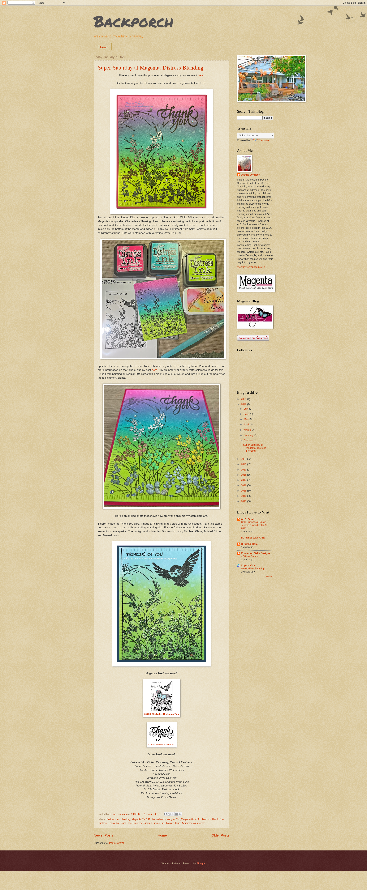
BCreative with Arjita (253, 537)
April (247, 424)
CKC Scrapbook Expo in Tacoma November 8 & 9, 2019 (254, 525)
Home (103, 46)
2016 (244, 485)
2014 (244, 496)
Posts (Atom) (116, 842)
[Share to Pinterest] (180, 814)
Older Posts (220, 835)
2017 (244, 480)
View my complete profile (251, 267)
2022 (244, 404)
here (200, 75)
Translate (263, 140)
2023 (244, 399)
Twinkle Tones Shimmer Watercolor (185, 823)
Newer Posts (103, 835)
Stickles (102, 823)
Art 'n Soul (247, 519)
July (246, 408)
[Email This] (165, 814)
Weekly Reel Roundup (253, 568)
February (249, 435)
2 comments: (151, 814)
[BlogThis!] (169, 814)
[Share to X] (173, 814)
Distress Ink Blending (118, 819)
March (248, 429)
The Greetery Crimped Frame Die (145, 823)
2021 (244, 459)
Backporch (133, 21)
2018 (244, 474)
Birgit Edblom (249, 544)
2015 (244, 490)
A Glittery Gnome (249, 556)
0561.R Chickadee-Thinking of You (161, 714)
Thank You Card (117, 823)
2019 (244, 469)
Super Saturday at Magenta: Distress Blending (150, 67)
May (246, 419)
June (247, 414)
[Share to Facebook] (176, 814)
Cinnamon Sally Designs (255, 553)
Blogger (200, 863)
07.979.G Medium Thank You (161, 744)
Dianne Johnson (250, 174)
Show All (269, 576)
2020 (244, 464)
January (248, 440)
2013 (244, 501)
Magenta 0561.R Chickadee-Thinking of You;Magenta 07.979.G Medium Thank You (178, 819)
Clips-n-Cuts (248, 565)
